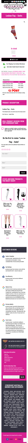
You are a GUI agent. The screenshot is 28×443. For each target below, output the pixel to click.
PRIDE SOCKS (19, 73)
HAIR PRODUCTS (7, 406)
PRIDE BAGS (13, 417)
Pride (11, 74)
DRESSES (5, 399)
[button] (24, 22)
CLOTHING (17, 396)
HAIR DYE (22, 404)
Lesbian (2, 74)
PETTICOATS (13, 415)
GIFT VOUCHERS (12, 402)
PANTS (12, 414)
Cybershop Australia (22, 74)
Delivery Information (8, 357)
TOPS (23, 425)
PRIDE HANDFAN (9, 419)
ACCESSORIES (15, 71)
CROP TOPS (15, 398)
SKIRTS (10, 423)
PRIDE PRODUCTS (13, 73)
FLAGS (23, 401)
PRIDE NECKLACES (16, 419)
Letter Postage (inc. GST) (8, 83)
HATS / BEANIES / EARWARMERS (16, 407)
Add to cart (15, 59)
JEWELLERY (15, 411)
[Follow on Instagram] (16, 439)
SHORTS (6, 423)
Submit (23, 173)
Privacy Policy (7, 360)
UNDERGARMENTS (14, 427)
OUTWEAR (9, 414)
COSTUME (11, 398)
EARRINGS (10, 399)
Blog (5, 362)
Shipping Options (6, 79)
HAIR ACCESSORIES (16, 404)
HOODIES (10, 409)
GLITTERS (6, 404)
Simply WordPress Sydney (17, 435)
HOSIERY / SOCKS (22, 71)
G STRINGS (6, 402)
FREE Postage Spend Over (8, 82)
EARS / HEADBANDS (16, 399)
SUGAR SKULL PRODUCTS (18, 423)
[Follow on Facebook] (7, 439)
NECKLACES (11, 412)
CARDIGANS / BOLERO (14, 394)
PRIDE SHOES (12, 420)
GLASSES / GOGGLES (20, 402)
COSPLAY (6, 398)
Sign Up (22, 377)
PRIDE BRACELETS (19, 417)
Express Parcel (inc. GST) (8, 87)
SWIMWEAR (6, 425)
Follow (11, 439)
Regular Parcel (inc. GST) (8, 85)
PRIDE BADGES (7, 417)
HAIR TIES (12, 406)
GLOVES (10, 404)
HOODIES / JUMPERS (17, 409)
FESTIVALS (19, 401)
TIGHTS (19, 425)
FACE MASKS (14, 401)
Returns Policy (7, 359)
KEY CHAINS (20, 411)
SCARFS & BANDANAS (11, 422)
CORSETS (22, 396)
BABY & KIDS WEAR (17, 391)
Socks (13, 74)
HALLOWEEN (17, 406)
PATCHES (8, 415)
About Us (6, 354)
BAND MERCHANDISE (11, 393)
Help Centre (6, 356)
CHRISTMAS (12, 396)
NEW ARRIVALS (17, 412)
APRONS (11, 391)
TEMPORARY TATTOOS (13, 425)
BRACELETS (6, 394)
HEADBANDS (5, 409)
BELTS (23, 393)
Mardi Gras (7, 74)
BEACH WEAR (18, 393)
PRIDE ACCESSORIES (5, 73)
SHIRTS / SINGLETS (19, 422)
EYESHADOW (8, 401)
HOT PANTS (9, 411)
